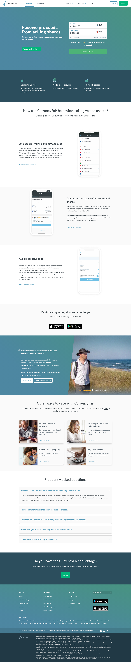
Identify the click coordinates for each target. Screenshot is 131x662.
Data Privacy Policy (52, 630)
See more (87, 90)
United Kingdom (84, 623)
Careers (21, 607)
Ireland (75, 621)
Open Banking (48, 610)
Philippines (23, 623)
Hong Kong (63, 621)
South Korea (47, 623)
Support (92, 3)
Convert (70, 607)
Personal (29, 3)
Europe (42, 621)
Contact (21, 610)
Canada (29, 621)
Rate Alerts (47, 603)
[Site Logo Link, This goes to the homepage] (13, 3)
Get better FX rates (74, 227)
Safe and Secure (84, 630)
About (21, 596)
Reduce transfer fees (26, 284)
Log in (114, 3)
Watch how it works (30, 49)
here (106, 408)
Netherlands (94, 621)
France (48, 621)
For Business (47, 600)
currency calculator (30, 157)
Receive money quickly (27, 165)
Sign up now (27, 380)
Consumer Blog (24, 600)
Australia (22, 621)
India (70, 621)
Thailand (70, 623)
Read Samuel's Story (42, 380)
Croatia (35, 621)
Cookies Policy (61, 630)
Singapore (37, 623)
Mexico (86, 621)
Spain (54, 623)
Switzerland (62, 623)
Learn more (43, 440)
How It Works (47, 596)
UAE (76, 623)
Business (40, 3)
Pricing (70, 600)
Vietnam (104, 623)
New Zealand (104, 621)
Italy (81, 621)
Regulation (76, 630)
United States (95, 623)
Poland (30, 623)
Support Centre (73, 596)
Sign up (123, 3)
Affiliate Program (49, 607)
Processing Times (74, 603)
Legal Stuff (69, 630)
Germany (55, 621)
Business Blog (23, 603)
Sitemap (91, 630)
